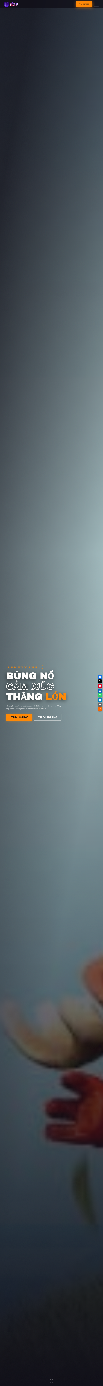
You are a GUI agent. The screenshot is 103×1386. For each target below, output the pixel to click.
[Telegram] (100, 700)
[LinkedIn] (100, 691)
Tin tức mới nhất (47, 717)
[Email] (100, 705)
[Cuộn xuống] (51, 1381)
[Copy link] (100, 709)
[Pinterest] (100, 686)
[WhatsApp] (100, 695)
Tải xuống (84, 4)
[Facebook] (100, 677)
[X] (100, 681)
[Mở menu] (96, 4)
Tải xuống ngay (19, 717)
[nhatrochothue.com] (12, 4)
